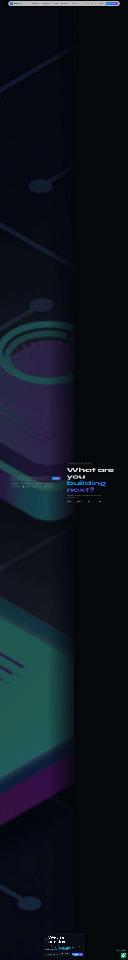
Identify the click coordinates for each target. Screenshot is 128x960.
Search (56, 478)
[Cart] (91, 3)
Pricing (56, 3)
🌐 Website (14, 483)
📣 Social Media (48, 486)
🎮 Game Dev (48, 483)
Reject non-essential (65, 954)
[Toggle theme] (95, 3)
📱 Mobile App (37, 483)
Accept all (77, 954)
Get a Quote (111, 3)
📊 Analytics (26, 486)
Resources (64, 3)
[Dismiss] (82, 936)
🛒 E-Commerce (25, 483)
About (74, 3)
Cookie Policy (57, 949)
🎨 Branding (37, 486)
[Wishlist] (87, 3)
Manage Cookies (64, 948)
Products (46, 3)
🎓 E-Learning (15, 486)
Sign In (101, 3)
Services (35, 3)
